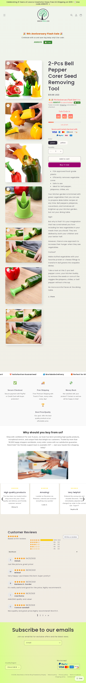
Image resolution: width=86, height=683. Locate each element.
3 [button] (42, 615)
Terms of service (75, 675)
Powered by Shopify (39, 675)
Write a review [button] (70, 537)
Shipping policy (60, 677)
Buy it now (64, 165)
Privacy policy (63, 675)
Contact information (74, 677)
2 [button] (40, 615)
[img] (19, 558)
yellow (63, 143)
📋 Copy (48, 42)
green (52, 143)
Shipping (63, 105)
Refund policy (52, 675)
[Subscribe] (59, 642)
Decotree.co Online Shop (25, 675)
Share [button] (52, 297)
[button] (4, 15)
